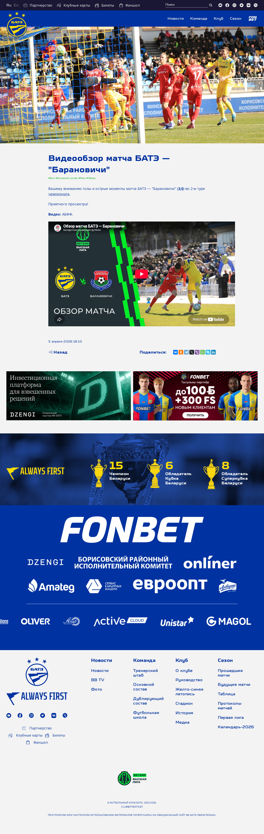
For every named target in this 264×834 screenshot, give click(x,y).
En (16, 5)
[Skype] (208, 352)
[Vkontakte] (248, 5)
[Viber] (256, 5)
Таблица (226, 694)
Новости (176, 18)
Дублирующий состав (148, 700)
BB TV (97, 680)
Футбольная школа (146, 714)
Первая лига (231, 717)
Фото (96, 689)
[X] (191, 352)
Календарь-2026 (235, 727)
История (184, 713)
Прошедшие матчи (230, 672)
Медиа (182, 722)
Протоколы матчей (229, 705)
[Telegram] (186, 352)
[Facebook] (227, 5)
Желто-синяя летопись (189, 691)
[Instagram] (234, 5)
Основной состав (143, 686)
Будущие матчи (234, 684)
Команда (198, 18)
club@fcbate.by (132, 806)
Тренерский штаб (145, 672)
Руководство (189, 680)
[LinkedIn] (213, 352)
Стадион (184, 703)
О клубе (184, 670)
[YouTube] (220, 5)
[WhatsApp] (202, 352)
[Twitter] (242, 5)
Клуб (218, 18)
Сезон (236, 18)
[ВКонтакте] (175, 352)
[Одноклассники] (181, 352)
